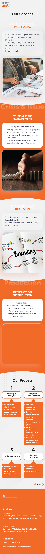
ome (37, 484)
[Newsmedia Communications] (6, 4)
